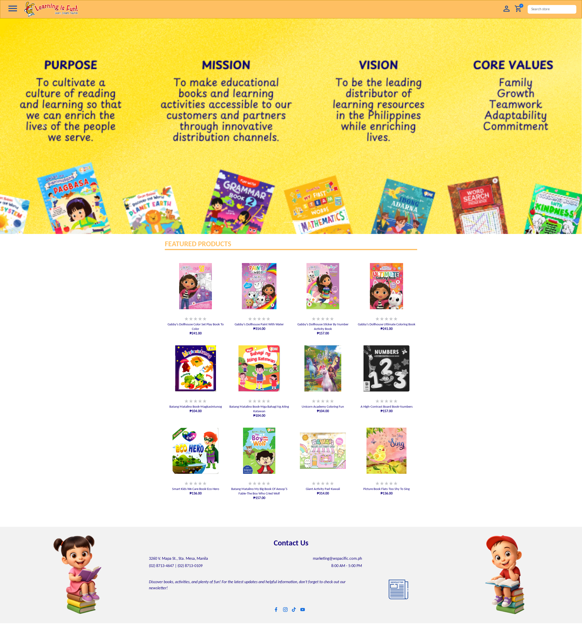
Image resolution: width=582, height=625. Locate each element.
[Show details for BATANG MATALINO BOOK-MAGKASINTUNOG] (195, 368)
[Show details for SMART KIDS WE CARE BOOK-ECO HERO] (195, 451)
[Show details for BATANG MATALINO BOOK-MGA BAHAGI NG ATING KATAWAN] (259, 368)
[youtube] (302, 609)
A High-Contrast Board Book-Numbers (387, 407)
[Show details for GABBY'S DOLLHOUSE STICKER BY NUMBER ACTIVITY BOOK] (323, 286)
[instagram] (285, 609)
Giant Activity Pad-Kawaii (323, 489)
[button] (506, 9)
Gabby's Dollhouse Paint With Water (259, 324)
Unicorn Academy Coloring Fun (323, 407)
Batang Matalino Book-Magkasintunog (195, 407)
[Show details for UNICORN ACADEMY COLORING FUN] (323, 368)
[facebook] (276, 609)
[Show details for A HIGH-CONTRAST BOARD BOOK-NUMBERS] (386, 368)
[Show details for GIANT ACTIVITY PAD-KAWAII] (323, 451)
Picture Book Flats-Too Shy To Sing (386, 489)
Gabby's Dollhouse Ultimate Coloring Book (386, 324)
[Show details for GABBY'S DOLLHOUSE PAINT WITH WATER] (259, 286)
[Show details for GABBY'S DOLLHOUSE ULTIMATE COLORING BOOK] (386, 286)
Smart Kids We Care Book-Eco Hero (195, 489)
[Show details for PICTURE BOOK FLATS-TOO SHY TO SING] (386, 451)
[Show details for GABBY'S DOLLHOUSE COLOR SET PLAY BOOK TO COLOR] (195, 286)
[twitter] (294, 609)
